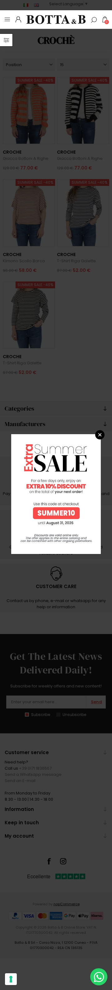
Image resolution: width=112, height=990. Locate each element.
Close (100, 434)
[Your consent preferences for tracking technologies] (11, 979)
